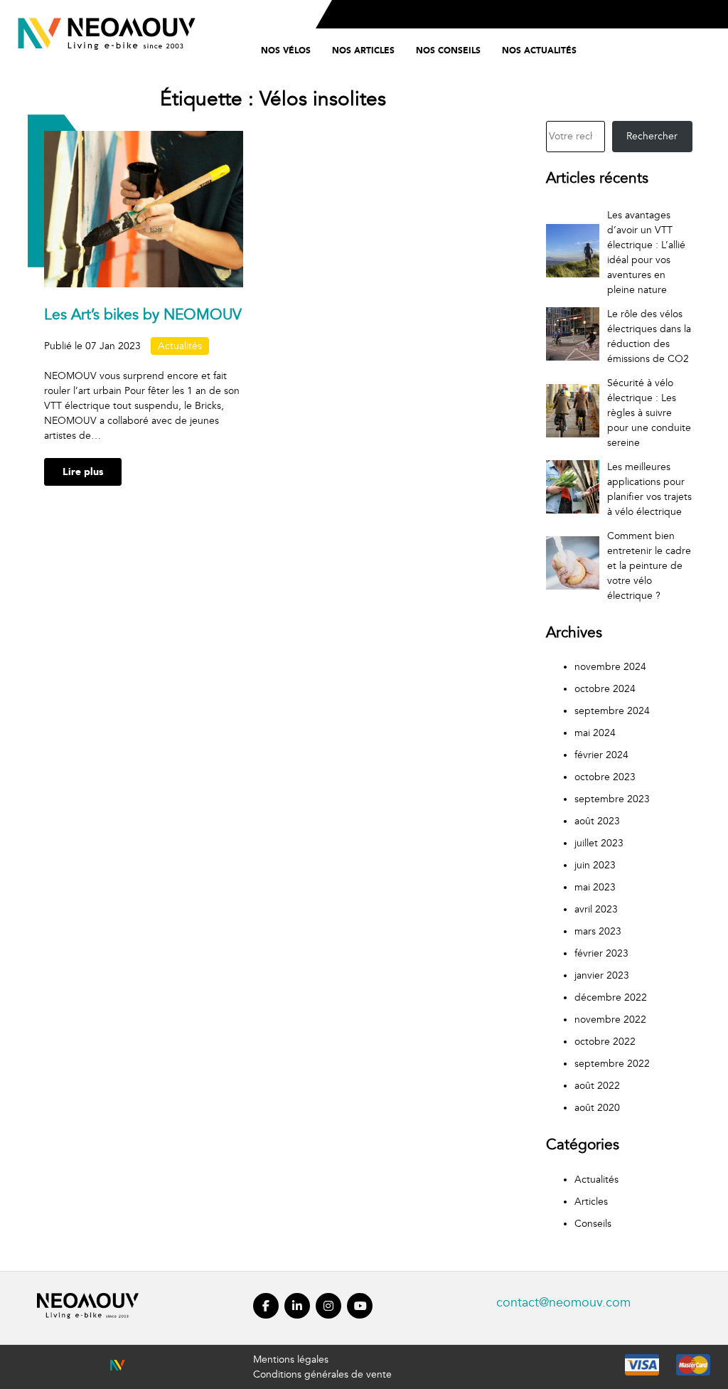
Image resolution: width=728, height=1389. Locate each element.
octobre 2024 (605, 689)
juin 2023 (595, 865)
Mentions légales (290, 1359)
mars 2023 (597, 931)
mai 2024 (595, 733)
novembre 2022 (610, 1019)
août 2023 (597, 821)
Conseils (592, 1224)
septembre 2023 (612, 799)
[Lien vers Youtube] (359, 1320)
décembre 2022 (610, 997)
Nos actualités (539, 50)
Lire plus (83, 472)
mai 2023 (595, 887)
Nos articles (363, 50)
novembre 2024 (610, 667)
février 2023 (601, 953)
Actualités (180, 346)
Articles (591, 1202)
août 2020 (597, 1108)
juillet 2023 (598, 843)
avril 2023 (596, 909)
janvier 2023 (601, 975)
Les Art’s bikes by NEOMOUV (143, 315)
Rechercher (652, 136)
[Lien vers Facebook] (266, 1320)
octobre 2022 (605, 1042)
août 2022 (597, 1086)
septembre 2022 (612, 1064)
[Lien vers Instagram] (328, 1320)
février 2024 (601, 755)
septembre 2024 (612, 711)
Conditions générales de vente (322, 1374)
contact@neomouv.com (563, 1302)
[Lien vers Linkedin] (297, 1320)
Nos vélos (286, 50)
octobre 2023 (605, 777)
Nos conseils (448, 50)
